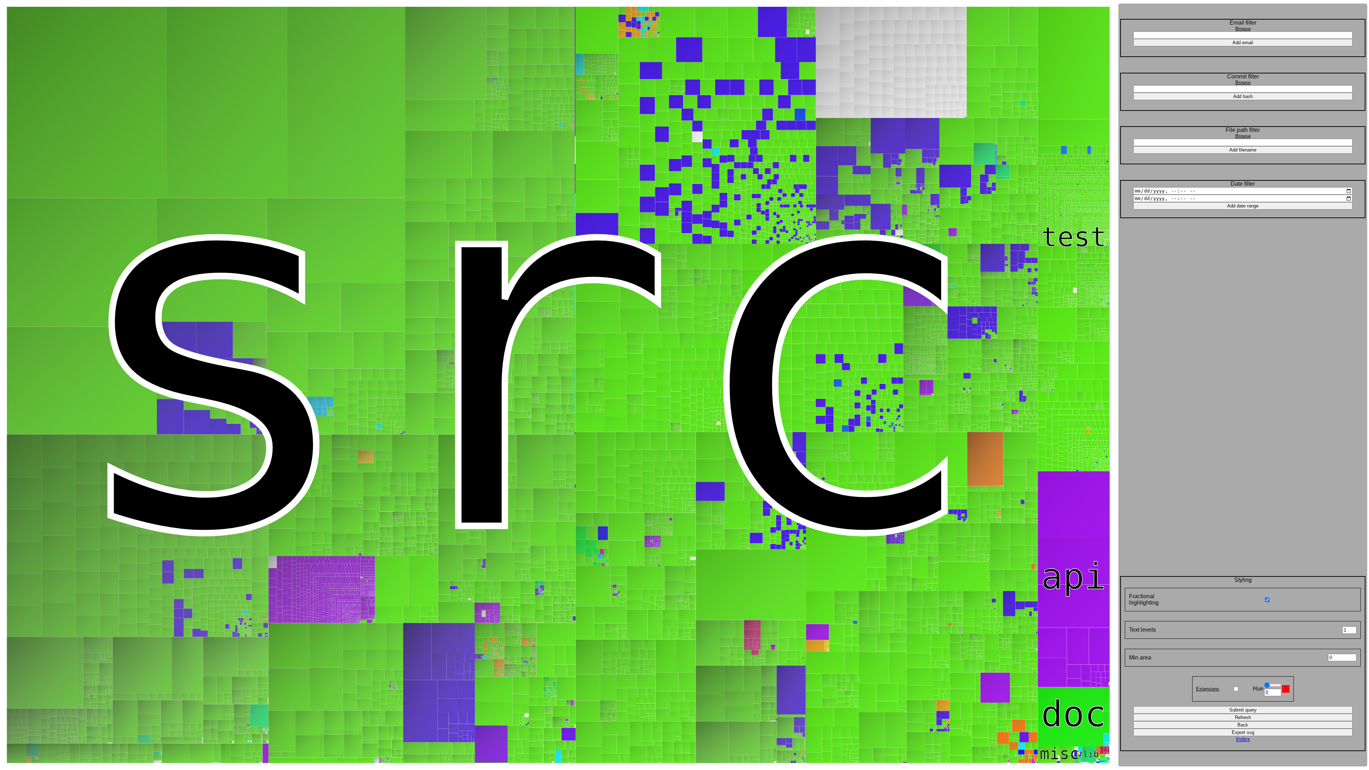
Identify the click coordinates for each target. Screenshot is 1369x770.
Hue (1258, 689)
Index (1243, 739)
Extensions (1207, 689)
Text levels (1142, 630)
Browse (1243, 28)
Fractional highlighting (1144, 599)
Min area (1140, 657)
